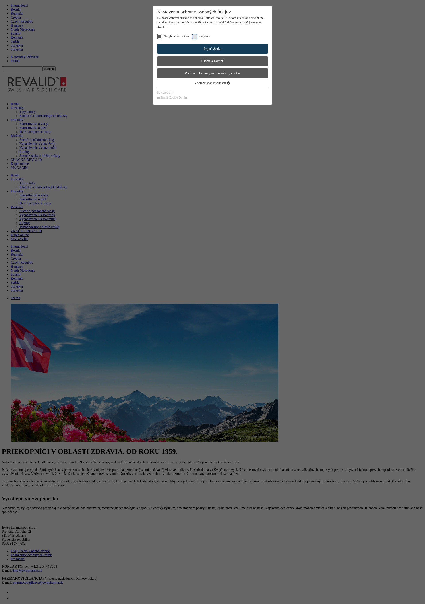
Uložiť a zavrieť (212, 61)
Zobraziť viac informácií (211, 83)
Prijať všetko (213, 49)
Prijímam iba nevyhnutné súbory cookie (212, 73)
